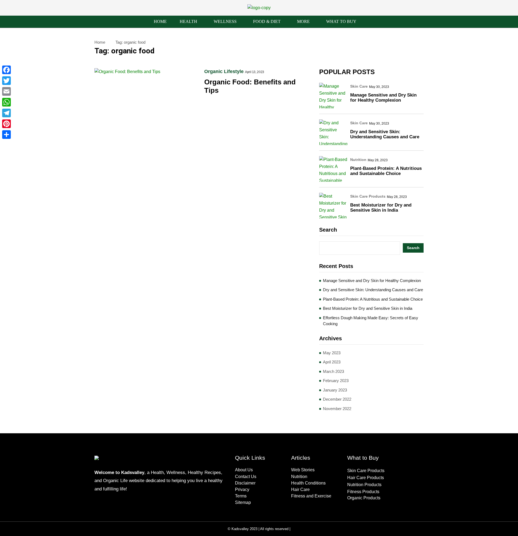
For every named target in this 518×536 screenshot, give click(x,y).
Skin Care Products (368, 196)
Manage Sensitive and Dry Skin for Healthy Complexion (383, 97)
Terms (241, 496)
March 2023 (333, 371)
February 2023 (336, 380)
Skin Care (359, 86)
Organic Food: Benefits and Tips (250, 86)
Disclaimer (245, 483)
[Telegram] (6, 113)
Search (328, 230)
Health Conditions (308, 483)
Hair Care (300, 489)
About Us (244, 470)
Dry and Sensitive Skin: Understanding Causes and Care (384, 134)
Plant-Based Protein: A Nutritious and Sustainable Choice (386, 171)
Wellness (225, 21)
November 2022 (337, 408)
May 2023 (331, 353)
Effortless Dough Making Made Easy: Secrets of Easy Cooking (370, 320)
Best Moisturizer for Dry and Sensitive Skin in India (380, 207)
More (303, 21)
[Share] (6, 134)
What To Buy (341, 21)
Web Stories (303, 470)
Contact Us (245, 476)
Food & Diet (267, 21)
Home (160, 21)
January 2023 (335, 390)
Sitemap (243, 502)
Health (188, 21)
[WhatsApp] (6, 102)
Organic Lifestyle (224, 71)
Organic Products (363, 498)
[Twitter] (6, 80)
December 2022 (337, 399)
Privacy (242, 489)
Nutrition (358, 160)
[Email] (6, 91)
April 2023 (331, 362)
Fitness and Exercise (311, 496)
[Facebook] (6, 69)
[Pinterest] (6, 123)
